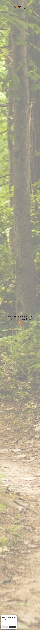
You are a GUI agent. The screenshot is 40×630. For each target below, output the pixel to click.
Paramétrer (5, 626)
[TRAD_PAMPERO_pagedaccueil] (20, 8)
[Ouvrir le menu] (38, 2)
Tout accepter (12, 626)
